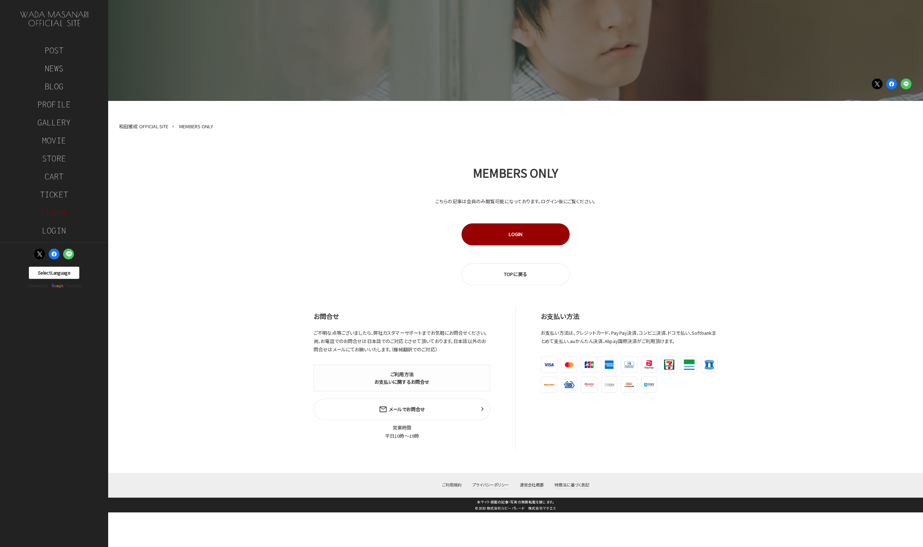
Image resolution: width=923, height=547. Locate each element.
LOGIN (54, 230)
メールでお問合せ (407, 409)
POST (54, 50)
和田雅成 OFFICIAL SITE (143, 126)
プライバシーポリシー (490, 485)
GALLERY (54, 122)
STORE (54, 158)
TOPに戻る (515, 274)
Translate (73, 285)
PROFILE (54, 104)
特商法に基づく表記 (572, 485)
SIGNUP (54, 212)
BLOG (54, 86)
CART (54, 176)
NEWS (54, 68)
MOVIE (54, 140)
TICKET (54, 194)
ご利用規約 (452, 485)
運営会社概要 (532, 485)
